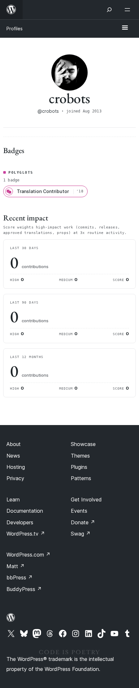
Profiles (14, 28)
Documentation (24, 511)
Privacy (15, 478)
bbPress (19, 577)
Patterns (81, 478)
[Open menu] (128, 9)
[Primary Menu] (125, 28)
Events (79, 511)
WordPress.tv (25, 533)
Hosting (15, 467)
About (13, 444)
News (13, 455)
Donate (83, 522)
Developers (19, 522)
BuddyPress (24, 589)
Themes (80, 455)
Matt (15, 566)
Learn (13, 499)
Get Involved (86, 499)
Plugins (79, 467)
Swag (81, 533)
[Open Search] (109, 9)
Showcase (83, 444)
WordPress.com (28, 554)
